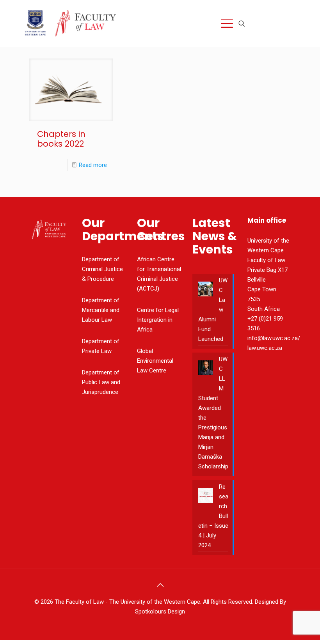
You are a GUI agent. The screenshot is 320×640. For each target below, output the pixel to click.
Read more (93, 164)
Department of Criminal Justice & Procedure (102, 269)
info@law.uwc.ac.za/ (273, 338)
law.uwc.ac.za (264, 347)
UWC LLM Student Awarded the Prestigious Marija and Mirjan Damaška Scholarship (213, 413)
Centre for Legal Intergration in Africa (158, 320)
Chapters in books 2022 (61, 138)
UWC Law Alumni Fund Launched (213, 309)
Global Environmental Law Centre (155, 360)
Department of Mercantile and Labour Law (100, 310)
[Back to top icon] (160, 585)
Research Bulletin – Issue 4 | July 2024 (213, 516)
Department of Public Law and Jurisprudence (101, 382)
